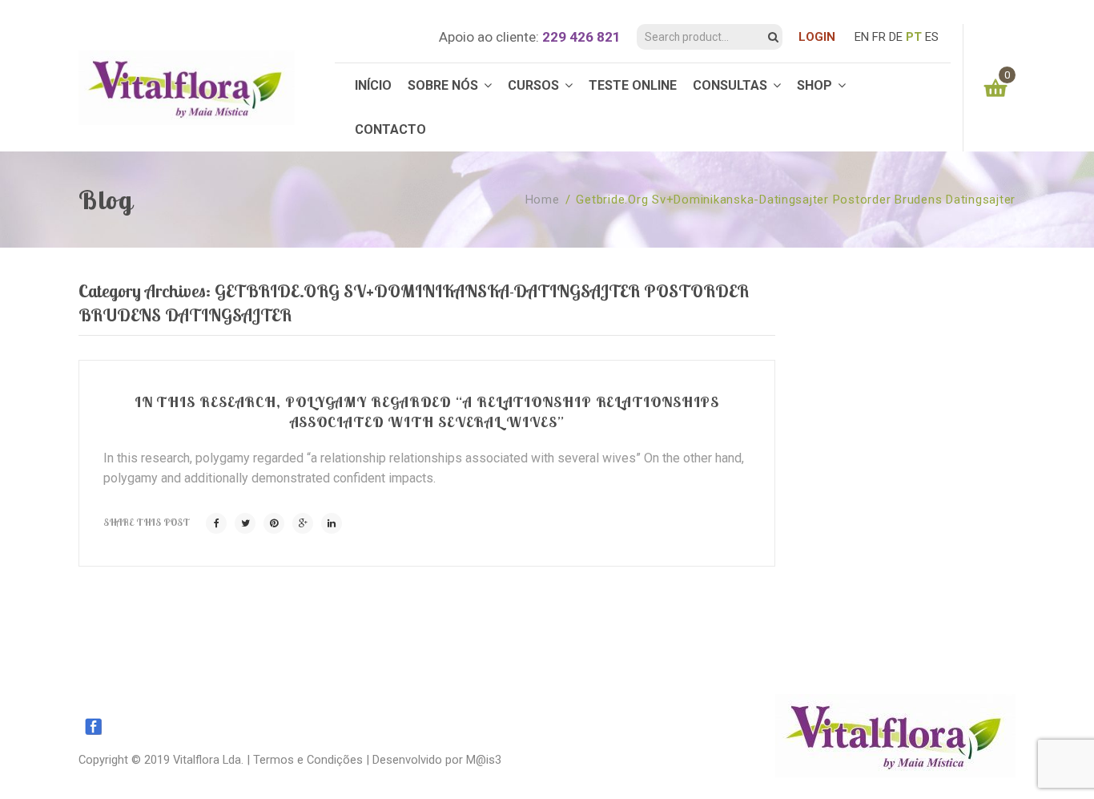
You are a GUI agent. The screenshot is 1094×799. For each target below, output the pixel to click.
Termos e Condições (308, 760)
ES (932, 37)
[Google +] (302, 523)
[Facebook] (216, 523)
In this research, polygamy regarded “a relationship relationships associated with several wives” (427, 411)
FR (879, 37)
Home (542, 199)
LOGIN (816, 37)
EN (862, 37)
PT (914, 37)
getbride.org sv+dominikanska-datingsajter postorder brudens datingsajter (796, 199)
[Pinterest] (273, 523)
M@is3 (483, 760)
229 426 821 (581, 37)
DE (896, 37)
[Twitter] (245, 523)
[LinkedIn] (331, 523)
